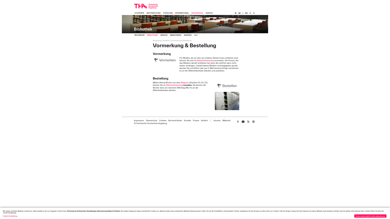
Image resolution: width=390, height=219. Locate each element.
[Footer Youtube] (243, 122)
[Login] (250, 13)
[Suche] (254, 13)
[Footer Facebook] (237, 122)
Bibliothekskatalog (205, 60)
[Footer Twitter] (248, 122)
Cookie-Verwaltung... (10, 216)
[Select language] (246, 13)
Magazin (185, 82)
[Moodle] (239, 13)
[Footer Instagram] (253, 122)
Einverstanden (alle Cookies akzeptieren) (370, 216)
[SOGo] (236, 13)
